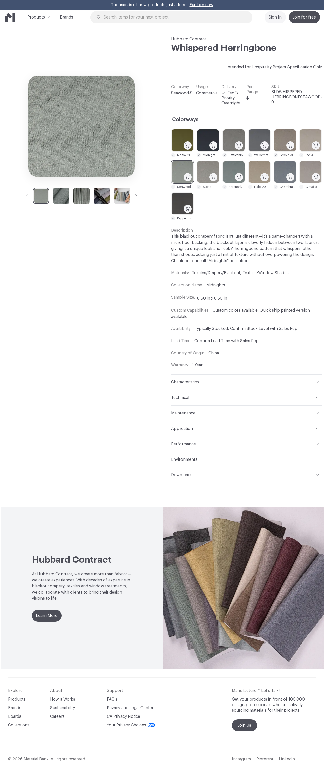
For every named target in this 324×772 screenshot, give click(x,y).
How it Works (62, 699)
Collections (18, 725)
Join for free (304, 17)
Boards (14, 716)
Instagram (241, 759)
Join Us (244, 725)
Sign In (275, 17)
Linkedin (287, 759)
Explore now (201, 5)
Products (36, 17)
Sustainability (62, 708)
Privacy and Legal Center (130, 708)
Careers (57, 716)
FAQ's (112, 699)
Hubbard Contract (188, 39)
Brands (66, 17)
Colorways (185, 119)
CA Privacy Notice (123, 716)
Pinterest (264, 759)
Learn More (46, 616)
